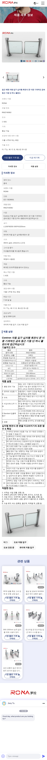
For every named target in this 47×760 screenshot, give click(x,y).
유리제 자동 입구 (27, 547)
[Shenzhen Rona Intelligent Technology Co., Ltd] (10, 3)
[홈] (23, 696)
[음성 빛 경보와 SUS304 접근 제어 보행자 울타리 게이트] (34, 577)
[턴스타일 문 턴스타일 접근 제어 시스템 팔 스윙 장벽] (34, 616)
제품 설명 (34, 166)
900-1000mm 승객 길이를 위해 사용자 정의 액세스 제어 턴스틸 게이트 (12, 631)
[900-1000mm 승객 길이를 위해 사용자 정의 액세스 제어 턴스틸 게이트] (12, 616)
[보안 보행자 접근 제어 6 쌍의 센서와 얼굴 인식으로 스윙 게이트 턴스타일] (12, 654)
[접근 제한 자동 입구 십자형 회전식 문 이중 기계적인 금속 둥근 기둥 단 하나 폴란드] (23, 47)
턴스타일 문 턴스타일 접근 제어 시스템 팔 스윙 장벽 (35, 631)
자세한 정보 (12, 166)
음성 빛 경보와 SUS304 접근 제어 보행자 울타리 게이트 (35, 592)
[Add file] (3, 756)
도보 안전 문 (9, 547)
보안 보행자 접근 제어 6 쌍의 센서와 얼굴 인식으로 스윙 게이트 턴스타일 (12, 669)
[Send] (44, 756)
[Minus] (43, 703)
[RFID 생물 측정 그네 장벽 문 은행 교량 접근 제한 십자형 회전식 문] (12, 577)
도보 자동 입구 (20, 542)
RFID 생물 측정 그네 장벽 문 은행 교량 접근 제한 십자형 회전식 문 (12, 592)
